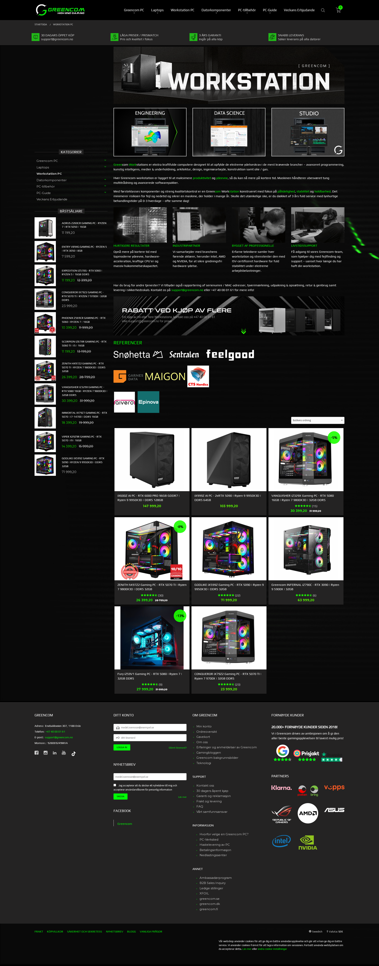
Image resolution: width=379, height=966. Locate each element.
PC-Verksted (209, 839)
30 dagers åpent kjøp (212, 791)
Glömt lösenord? (178, 747)
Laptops (43, 167)
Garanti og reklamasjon (213, 796)
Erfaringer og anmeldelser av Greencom (226, 747)
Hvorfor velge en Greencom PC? (224, 834)
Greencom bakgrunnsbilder (217, 758)
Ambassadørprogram (216, 878)
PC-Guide (44, 193)
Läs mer (182, 797)
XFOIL (204, 893)
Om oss (202, 742)
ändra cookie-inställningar (272, 948)
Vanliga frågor (151, 931)
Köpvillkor (55, 931)
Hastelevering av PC (215, 845)
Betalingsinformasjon (215, 850)
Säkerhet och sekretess (84, 931)
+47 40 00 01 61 (55, 731)
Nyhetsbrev (114, 931)
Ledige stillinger (211, 888)
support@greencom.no (187, 290)
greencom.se (210, 899)
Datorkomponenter (52, 180)
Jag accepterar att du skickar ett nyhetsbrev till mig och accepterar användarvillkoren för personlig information (145, 787)
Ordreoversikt (206, 732)
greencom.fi (209, 909)
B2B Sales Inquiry (213, 883)
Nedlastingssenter (213, 855)
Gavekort (203, 737)
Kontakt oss (205, 785)
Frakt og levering (209, 801)
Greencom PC (47, 161)
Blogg (131, 931)
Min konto (204, 726)
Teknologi (203, 763)
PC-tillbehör (46, 186)
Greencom (124, 824)
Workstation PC (49, 173)
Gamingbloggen (208, 752)
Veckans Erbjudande (52, 199)
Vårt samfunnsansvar (211, 812)
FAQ (199, 806)
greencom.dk (210, 904)
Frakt (39, 931)
